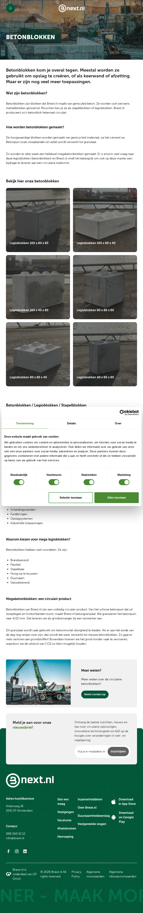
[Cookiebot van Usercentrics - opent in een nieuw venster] (122, 412)
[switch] (54, 482)
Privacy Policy (76, 874)
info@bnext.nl (15, 838)
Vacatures (64, 820)
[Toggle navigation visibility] (10, 8)
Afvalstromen (66, 828)
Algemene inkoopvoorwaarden (122, 874)
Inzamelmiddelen (90, 799)
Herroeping (65, 836)
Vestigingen (65, 812)
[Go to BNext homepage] (72, 8)
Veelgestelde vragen (92, 824)
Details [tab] (71, 423)
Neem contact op (95, 694)
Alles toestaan (116, 497)
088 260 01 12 (15, 833)
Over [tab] (118, 423)
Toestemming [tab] (25, 423)
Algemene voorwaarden (95, 874)
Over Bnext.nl (87, 807)
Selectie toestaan (71, 497)
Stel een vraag (63, 802)
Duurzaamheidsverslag (94, 816)
